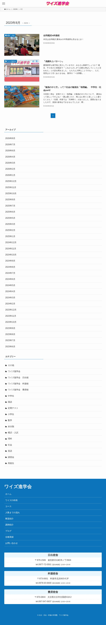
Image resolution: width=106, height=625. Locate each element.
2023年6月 (10, 346)
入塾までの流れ (12, 512)
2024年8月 (10, 267)
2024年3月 (10, 297)
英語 (10, 451)
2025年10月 (10, 193)
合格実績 (9, 537)
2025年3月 (10, 224)
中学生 (11, 396)
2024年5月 (10, 285)
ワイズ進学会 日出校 (18, 377)
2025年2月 (10, 230)
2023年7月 (10, 340)
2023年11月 (10, 316)
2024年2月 (10, 304)
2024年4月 (10, 291)
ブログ (8, 531)
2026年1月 (10, 175)
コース (8, 506)
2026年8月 (10, 138)
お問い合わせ (11, 543)
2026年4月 (10, 157)
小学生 (11, 414)
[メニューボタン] (3, 3)
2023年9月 (10, 328)
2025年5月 (10, 218)
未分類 (11, 426)
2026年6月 (10, 150)
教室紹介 (9, 519)
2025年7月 (10, 206)
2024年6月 (10, 279)
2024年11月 (10, 249)
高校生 (11, 463)
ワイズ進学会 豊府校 (18, 390)
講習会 (11, 457)
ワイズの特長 (11, 500)
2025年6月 (10, 212)
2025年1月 (10, 236)
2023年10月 (10, 322)
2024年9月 (10, 261)
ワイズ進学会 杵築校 (18, 384)
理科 (10, 439)
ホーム (8, 494)
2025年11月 (10, 187)
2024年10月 (10, 255)
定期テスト (13, 408)
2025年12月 (10, 181)
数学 (10, 420)
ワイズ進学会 (14, 371)
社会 (10, 445)
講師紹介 (9, 525)
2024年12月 (10, 242)
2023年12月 (10, 310)
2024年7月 (10, 273)
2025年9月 (10, 199)
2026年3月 (10, 163)
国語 (10, 402)
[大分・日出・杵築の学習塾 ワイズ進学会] (58, 3)
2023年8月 (10, 334)
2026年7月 (10, 144)
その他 (11, 365)
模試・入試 (13, 432)
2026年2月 (10, 169)
